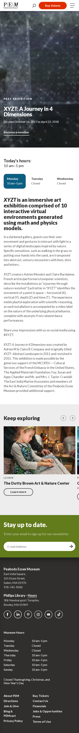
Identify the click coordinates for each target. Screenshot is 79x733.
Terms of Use (42, 721)
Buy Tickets (41, 695)
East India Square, (15, 574)
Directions (11, 701)
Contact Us (40, 701)
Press (36, 716)
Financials (39, 706)
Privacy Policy (13, 720)
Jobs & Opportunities (47, 711)
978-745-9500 (13, 587)
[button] (63, 418)
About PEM (11, 695)
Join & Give (11, 706)
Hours (32, 595)
